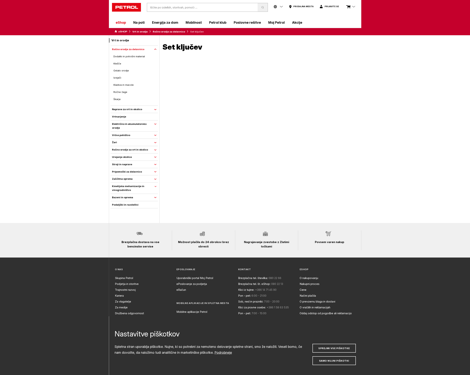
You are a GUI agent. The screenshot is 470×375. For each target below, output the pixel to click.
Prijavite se (332, 6)
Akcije (297, 22)
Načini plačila (308, 295)
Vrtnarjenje (119, 116)
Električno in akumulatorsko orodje (129, 125)
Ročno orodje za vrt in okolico (130, 149)
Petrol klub (217, 22)
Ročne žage (120, 91)
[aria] (121, 31)
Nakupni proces (309, 284)
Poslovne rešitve (247, 22)
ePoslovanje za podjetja (191, 284)
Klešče (117, 63)
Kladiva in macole (123, 84)
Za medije (121, 307)
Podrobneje (223, 352)
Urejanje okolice (122, 156)
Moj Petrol (276, 22)
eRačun (181, 289)
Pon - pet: (244, 295)
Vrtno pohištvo (121, 135)
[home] (126, 7)
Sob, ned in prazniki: (250, 301)
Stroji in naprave (122, 164)
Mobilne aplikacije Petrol (191, 312)
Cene (303, 289)
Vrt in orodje (140, 31)
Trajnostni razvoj (125, 289)
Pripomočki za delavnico (127, 171)
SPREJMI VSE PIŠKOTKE (334, 348)
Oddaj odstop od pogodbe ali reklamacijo (326, 313)
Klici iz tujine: (246, 289)
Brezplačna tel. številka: (253, 278)
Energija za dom (165, 22)
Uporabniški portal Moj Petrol (194, 278)
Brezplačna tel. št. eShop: (254, 284)
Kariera (119, 295)
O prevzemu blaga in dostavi (317, 301)
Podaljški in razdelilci (125, 204)
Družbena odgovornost (129, 313)
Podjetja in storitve (127, 284)
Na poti (139, 22)
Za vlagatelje (123, 301)
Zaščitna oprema (122, 178)
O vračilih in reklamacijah (315, 307)
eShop (121, 22)
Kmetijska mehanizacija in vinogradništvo (128, 188)
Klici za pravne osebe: (252, 307)
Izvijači (117, 77)
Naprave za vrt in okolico (127, 109)
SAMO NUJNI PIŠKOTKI (334, 360)
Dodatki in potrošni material (129, 56)
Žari (114, 142)
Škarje (117, 99)
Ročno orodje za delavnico (169, 31)
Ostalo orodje (121, 70)
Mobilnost (194, 22)
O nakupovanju (309, 278)
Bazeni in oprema (122, 197)
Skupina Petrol (124, 278)
